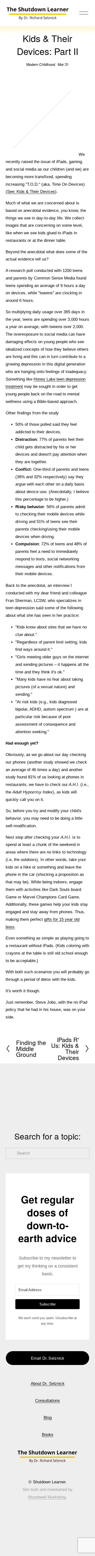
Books (47, 1434)
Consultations (47, 1400)
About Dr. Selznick (48, 1383)
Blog (48, 1417)
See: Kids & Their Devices (31, 191)
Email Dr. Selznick (47, 1358)
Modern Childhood (40, 64)
